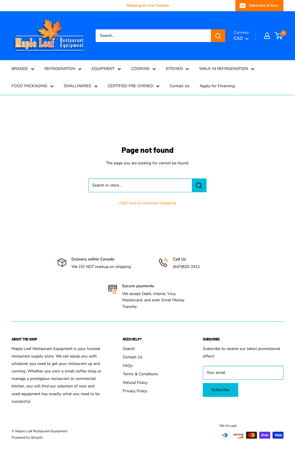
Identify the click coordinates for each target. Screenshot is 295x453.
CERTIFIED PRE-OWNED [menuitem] (130, 86)
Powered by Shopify (27, 437)
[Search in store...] (199, 185)
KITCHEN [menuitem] (174, 68)
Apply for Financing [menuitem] (217, 86)
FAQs (128, 365)
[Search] (218, 35)
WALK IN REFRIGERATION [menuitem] (223, 68)
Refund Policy (135, 382)
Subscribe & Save (263, 5)
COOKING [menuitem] (140, 68)
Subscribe (220, 390)
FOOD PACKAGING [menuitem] (29, 86)
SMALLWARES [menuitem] (77, 86)
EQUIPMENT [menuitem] (103, 68)
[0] (278, 35)
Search (129, 348)
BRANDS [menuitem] (20, 68)
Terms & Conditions (140, 374)
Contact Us (133, 357)
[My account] (267, 36)
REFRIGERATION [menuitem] (59, 68)
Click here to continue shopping (147, 203)
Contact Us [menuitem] (180, 86)
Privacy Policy (135, 391)
